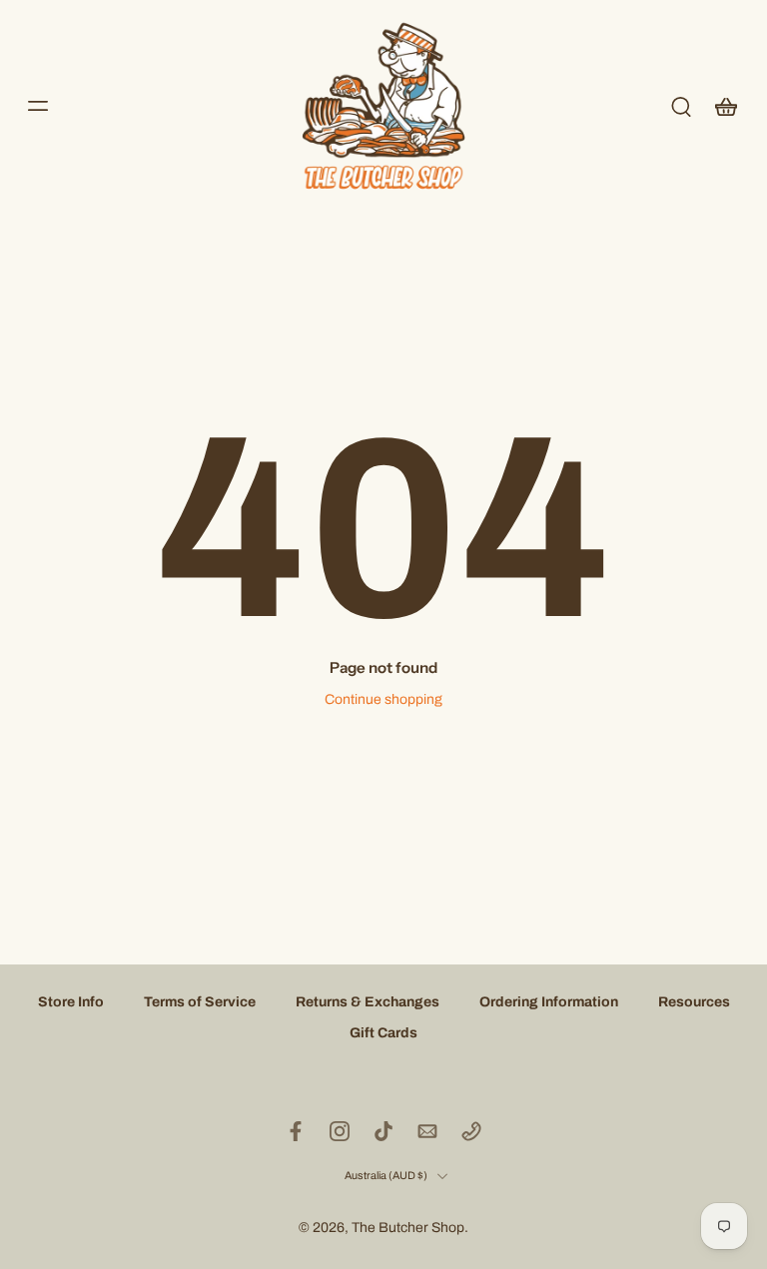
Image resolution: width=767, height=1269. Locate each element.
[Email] (427, 1131)
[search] (681, 106)
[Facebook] (296, 1131)
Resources (694, 1001)
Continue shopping (383, 699)
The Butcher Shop (408, 1227)
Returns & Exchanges (367, 1001)
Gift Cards (383, 1033)
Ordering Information (548, 1001)
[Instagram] (340, 1131)
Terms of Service (200, 1001)
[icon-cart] (725, 106)
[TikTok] (383, 1131)
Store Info (71, 1001)
